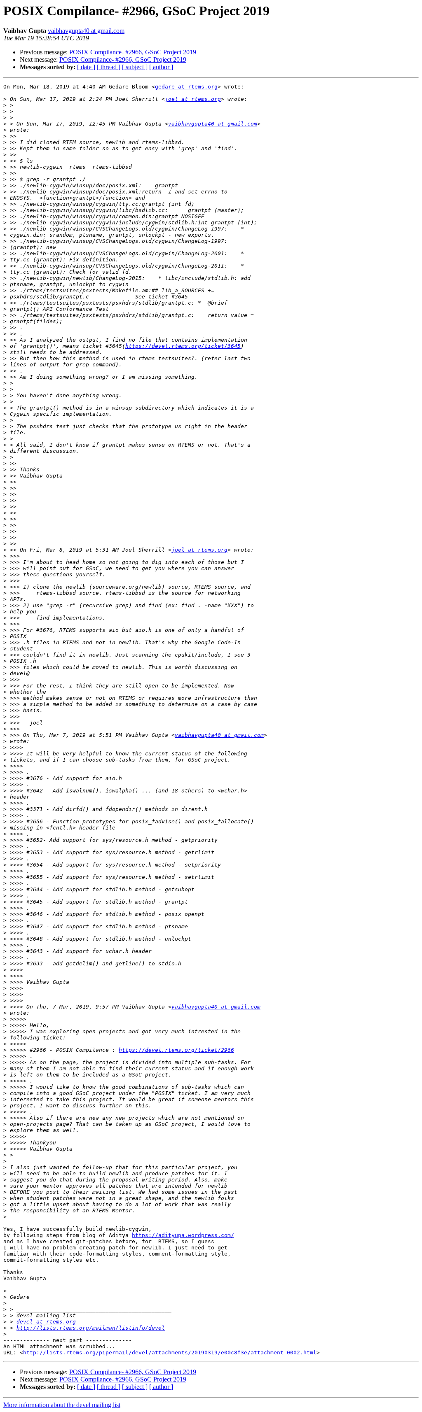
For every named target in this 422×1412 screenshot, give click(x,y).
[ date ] (86, 66)
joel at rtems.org (193, 99)
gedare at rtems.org (186, 87)
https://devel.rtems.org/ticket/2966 (176, 1050)
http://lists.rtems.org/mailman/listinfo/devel (90, 1328)
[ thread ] (108, 66)
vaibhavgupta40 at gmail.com (86, 30)
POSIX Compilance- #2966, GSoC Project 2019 (132, 52)
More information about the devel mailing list (61, 1404)
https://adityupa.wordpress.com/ (183, 1235)
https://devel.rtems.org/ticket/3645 (183, 346)
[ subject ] (135, 66)
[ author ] (161, 66)
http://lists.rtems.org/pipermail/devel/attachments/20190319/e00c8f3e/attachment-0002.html (169, 1352)
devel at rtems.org (46, 1322)
